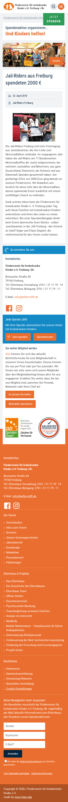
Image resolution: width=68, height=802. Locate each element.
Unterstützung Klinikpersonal (23, 635)
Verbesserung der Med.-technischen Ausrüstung (35, 640)
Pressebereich (14, 557)
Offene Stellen (14, 596)
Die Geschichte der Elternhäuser (25, 586)
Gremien (11, 532)
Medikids (11, 621)
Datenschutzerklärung (19, 673)
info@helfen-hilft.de (26, 297)
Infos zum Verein (16, 527)
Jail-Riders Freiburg (23, 103)
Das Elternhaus (15, 581)
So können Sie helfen (20, 394)
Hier (8, 354)
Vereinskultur (14, 522)
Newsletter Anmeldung (20, 683)
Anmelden (13, 753)
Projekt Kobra (14, 650)
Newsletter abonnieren (20, 404)
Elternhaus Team (16, 591)
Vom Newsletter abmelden (17, 773)
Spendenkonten (45, 337)
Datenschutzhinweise (41, 773)
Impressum (13, 668)
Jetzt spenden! (20, 337)
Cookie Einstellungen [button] (19, 688)
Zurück (56, 60)
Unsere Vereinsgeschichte (22, 537)
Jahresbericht (14, 542)
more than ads (23, 797)
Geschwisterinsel (16, 601)
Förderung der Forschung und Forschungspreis (34, 645)
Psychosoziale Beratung (20, 606)
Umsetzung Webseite (19, 678)
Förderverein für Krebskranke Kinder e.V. (28, 17)
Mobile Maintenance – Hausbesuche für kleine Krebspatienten (34, 628)
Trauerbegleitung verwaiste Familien (28, 611)
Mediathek (12, 552)
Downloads (13, 547)
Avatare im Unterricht (19, 616)
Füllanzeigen (13, 562)
